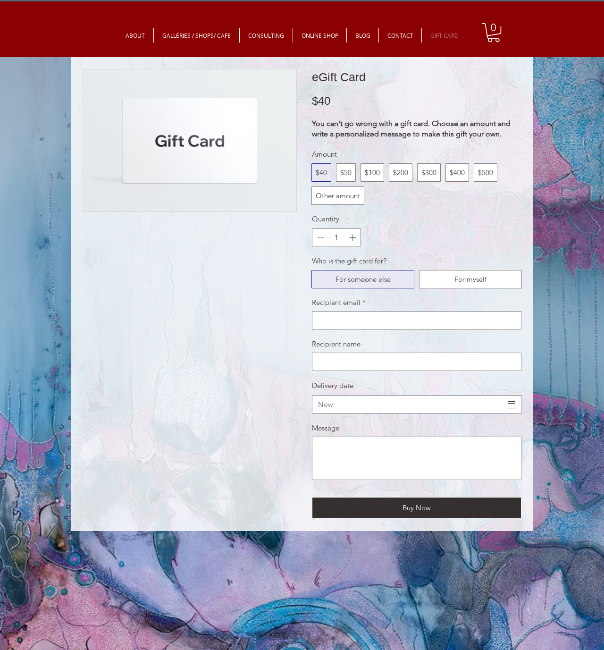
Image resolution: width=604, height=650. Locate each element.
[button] (493, 32)
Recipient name (336, 343)
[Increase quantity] (353, 237)
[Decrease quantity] (319, 237)
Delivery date (332, 385)
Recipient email (339, 302)
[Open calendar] (511, 404)
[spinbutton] (336, 237)
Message (325, 427)
